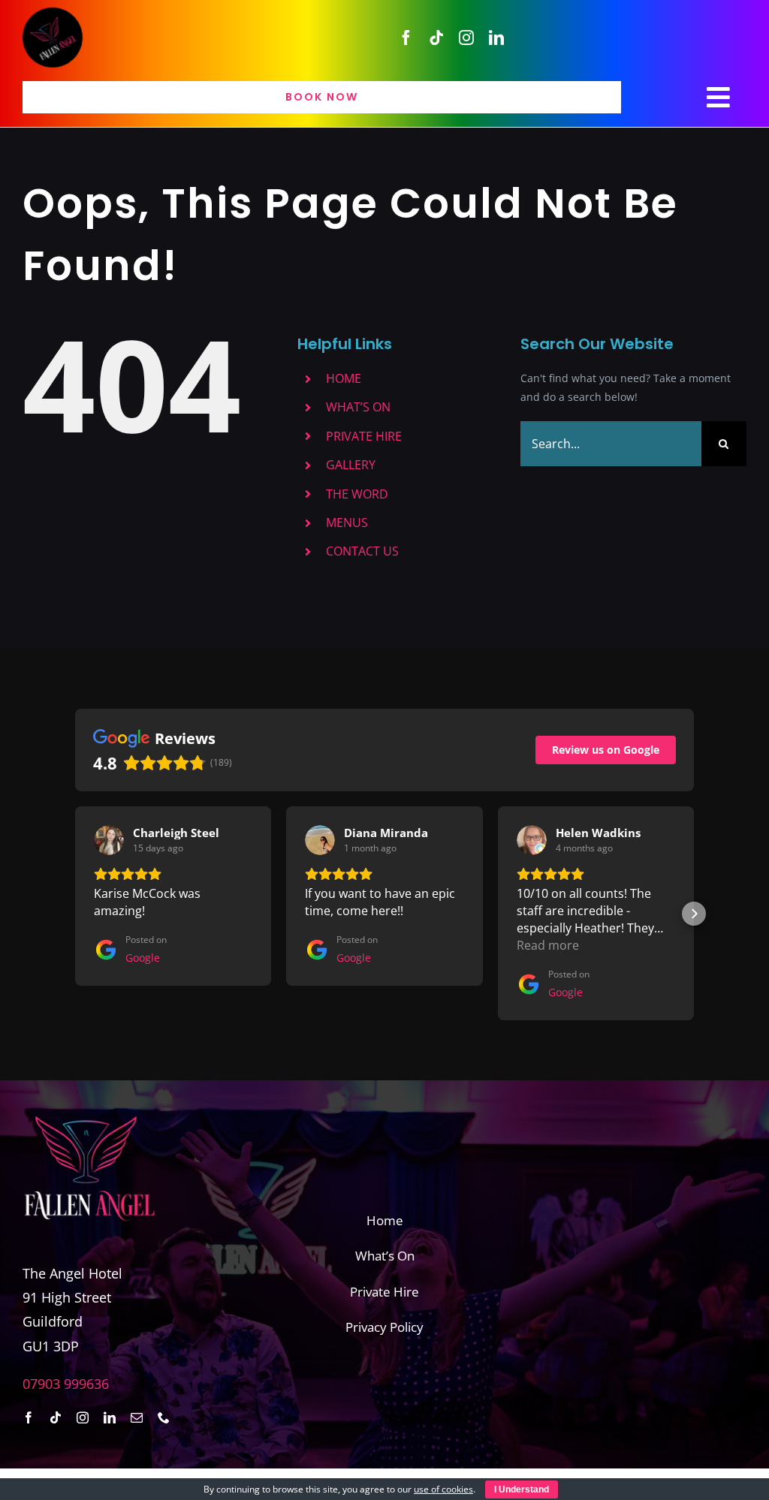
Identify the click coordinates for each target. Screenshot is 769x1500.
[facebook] (406, 37)
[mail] (137, 1417)
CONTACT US (362, 551)
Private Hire (384, 1291)
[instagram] (466, 37)
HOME (343, 378)
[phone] (164, 1417)
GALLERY (350, 464)
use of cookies (443, 1489)
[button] (75, 914)
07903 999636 (66, 1384)
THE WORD (357, 494)
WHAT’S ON (358, 407)
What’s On (385, 1255)
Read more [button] (548, 945)
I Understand (521, 1489)
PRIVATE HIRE (364, 436)
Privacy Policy (384, 1327)
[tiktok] (436, 37)
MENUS (347, 522)
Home (384, 1220)
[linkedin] (496, 37)
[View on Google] (109, 840)
